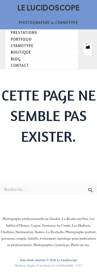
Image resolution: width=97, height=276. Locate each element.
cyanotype (22, 45)
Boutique (21, 52)
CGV (79, 265)
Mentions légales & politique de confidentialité (43, 265)
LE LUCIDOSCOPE (49, 8)
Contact (20, 65)
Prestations (24, 32)
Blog (16, 59)
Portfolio (21, 39)
